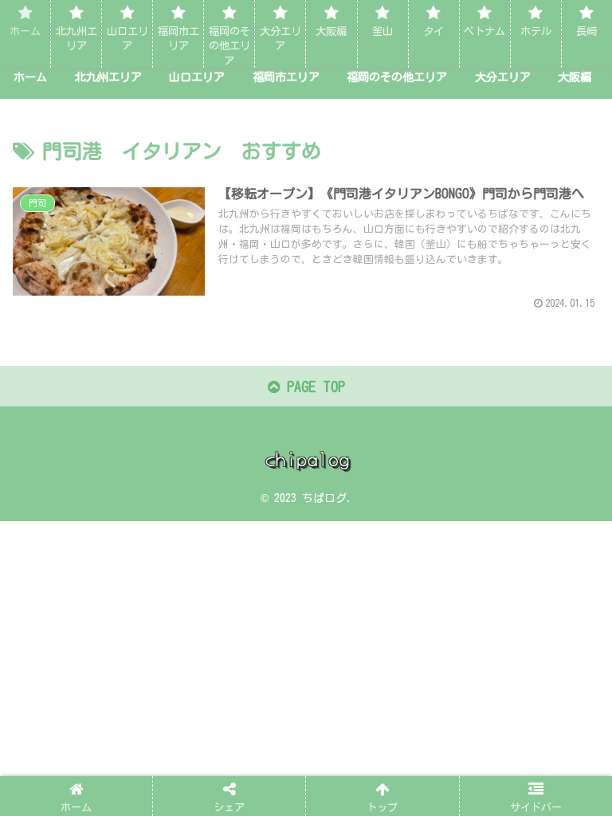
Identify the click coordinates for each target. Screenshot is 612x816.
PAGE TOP (312, 386)
